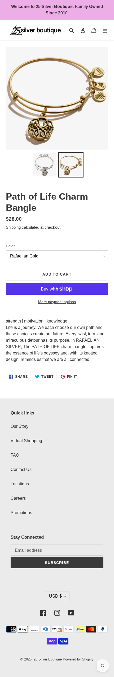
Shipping (13, 227)
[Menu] (105, 30)
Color (10, 246)
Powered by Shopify (78, 659)
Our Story (19, 426)
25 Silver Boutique (48, 659)
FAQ (15, 455)
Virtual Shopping (26, 440)
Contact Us (21, 469)
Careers (18, 498)
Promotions (21, 512)
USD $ (55, 596)
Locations (20, 484)
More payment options (57, 302)
